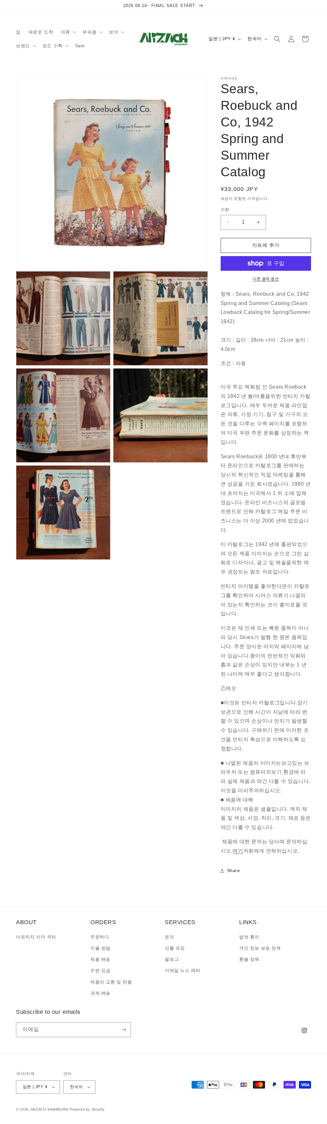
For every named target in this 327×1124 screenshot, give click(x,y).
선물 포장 (175, 948)
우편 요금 (100, 970)
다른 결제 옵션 (266, 279)
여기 (237, 851)
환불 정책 (249, 959)
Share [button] (233, 870)
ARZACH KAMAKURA (50, 1109)
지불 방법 (100, 948)
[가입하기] (124, 1029)
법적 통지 (249, 936)
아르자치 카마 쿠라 (36, 936)
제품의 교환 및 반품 (111, 981)
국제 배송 (100, 993)
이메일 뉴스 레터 (182, 970)
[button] (68, 32)
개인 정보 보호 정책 (260, 948)
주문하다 (99, 936)
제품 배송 (100, 959)
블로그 (172, 959)
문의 (169, 936)
